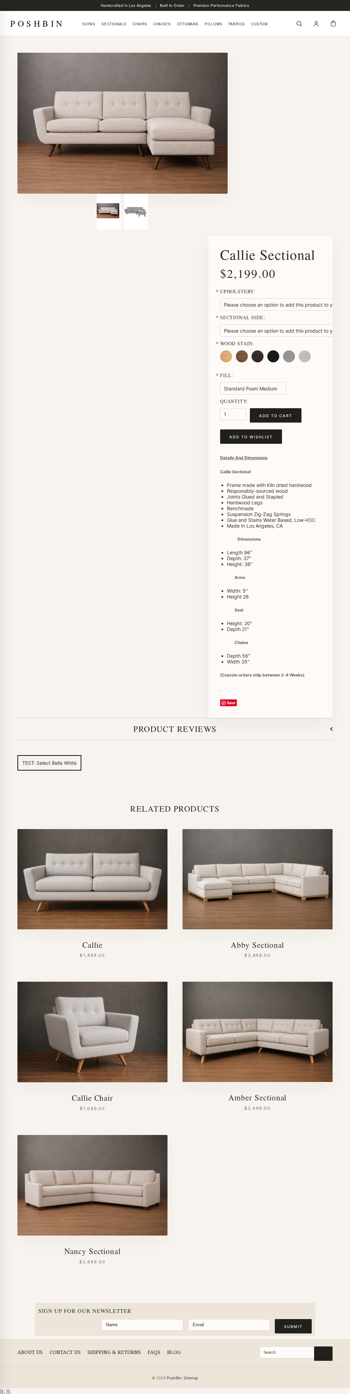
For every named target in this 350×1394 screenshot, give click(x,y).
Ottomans (188, 24)
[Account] (316, 23)
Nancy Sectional (92, 1251)
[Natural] (227, 362)
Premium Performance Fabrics (221, 5)
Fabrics (237, 24)
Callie (92, 945)
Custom (259, 24)
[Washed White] (306, 362)
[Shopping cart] (333, 23)
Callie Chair (92, 1098)
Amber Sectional (257, 1097)
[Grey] (290, 362)
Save (231, 702)
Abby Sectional (257, 945)
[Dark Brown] (259, 362)
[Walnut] (243, 362)
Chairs (140, 24)
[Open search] (299, 23)
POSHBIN (37, 23)
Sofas (88, 24)
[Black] (274, 362)
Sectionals (114, 24)
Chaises (162, 24)
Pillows (214, 24)
